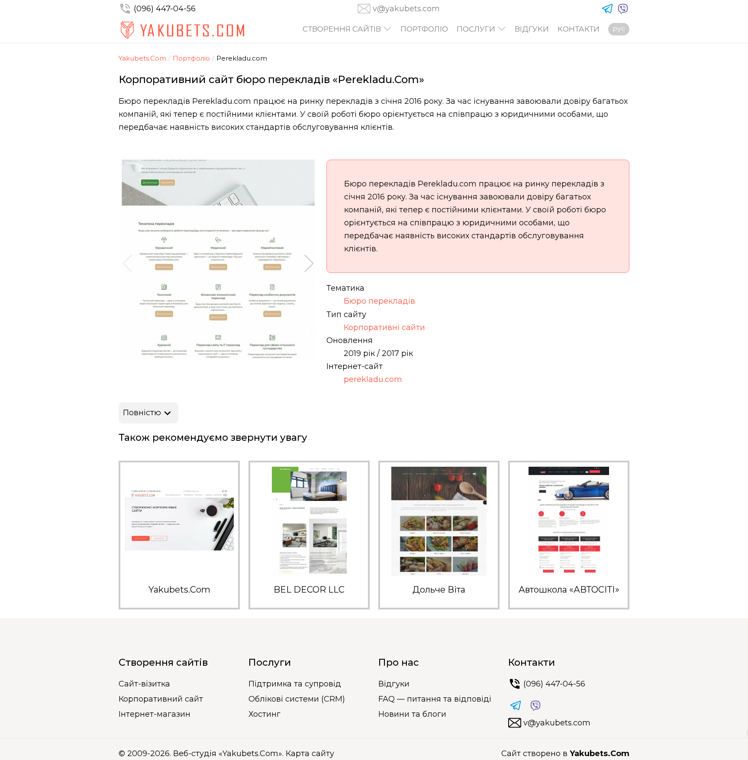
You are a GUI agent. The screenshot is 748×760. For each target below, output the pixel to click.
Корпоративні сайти (384, 327)
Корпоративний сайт (161, 699)
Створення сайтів (342, 29)
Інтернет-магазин (154, 714)
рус (619, 28)
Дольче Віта (439, 589)
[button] (127, 263)
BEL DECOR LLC (309, 589)
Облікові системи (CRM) (296, 699)
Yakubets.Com (142, 58)
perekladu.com (373, 379)
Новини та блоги (412, 714)
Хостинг (264, 714)
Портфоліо (424, 29)
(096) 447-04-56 (165, 8)
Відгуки (532, 29)
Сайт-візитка (144, 684)
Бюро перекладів (379, 301)
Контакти (579, 29)
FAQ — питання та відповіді (434, 699)
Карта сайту (310, 753)
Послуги (476, 29)
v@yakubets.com (406, 8)
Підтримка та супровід (294, 684)
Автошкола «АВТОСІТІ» (569, 589)
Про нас (398, 662)
